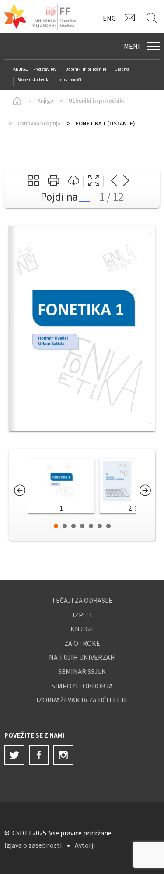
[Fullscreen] (93, 181)
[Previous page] (113, 181)
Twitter (14, 755)
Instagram (63, 755)
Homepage (15, 101)
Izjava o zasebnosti (33, 845)
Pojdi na (59, 197)
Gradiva (122, 69)
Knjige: (21, 69)
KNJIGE (82, 628)
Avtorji (85, 845)
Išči (153, 17)
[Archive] (33, 181)
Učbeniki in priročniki (85, 69)
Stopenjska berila (33, 79)
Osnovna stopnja (38, 123)
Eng (109, 18)
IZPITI (82, 614)
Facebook (39, 755)
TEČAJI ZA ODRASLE (82, 600)
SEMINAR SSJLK (82, 671)
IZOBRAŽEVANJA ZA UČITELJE (82, 699)
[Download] (73, 181)
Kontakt (131, 17)
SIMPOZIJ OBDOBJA (82, 685)
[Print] (53, 181)
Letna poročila (71, 79)
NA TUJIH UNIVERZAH (82, 657)
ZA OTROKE (82, 643)
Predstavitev (44, 69)
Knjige (45, 100)
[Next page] (126, 181)
